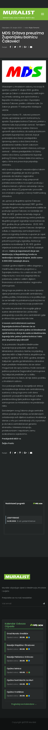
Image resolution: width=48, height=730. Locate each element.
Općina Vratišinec (15, 692)
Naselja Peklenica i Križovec (20, 657)
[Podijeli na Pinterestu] (20, 46)
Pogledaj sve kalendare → (24, 704)
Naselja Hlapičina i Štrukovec (21, 645)
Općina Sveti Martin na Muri (20, 680)
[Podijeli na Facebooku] (10, 46)
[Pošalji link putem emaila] (31, 46)
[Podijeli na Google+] (25, 46)
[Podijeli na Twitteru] (15, 46)
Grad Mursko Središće (17, 633)
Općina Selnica (14, 668)
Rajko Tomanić (34, 28)
